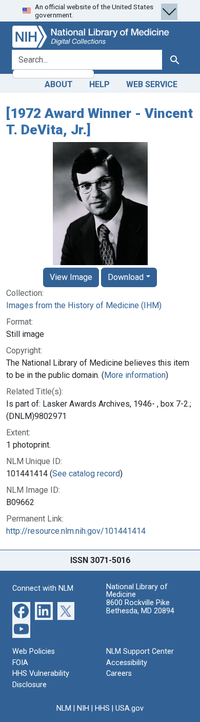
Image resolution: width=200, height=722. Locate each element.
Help (99, 84)
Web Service (151, 84)
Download (126, 277)
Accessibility (126, 662)
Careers (119, 673)
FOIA (20, 662)
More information (135, 375)
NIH (83, 708)
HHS (102, 708)
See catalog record (86, 473)
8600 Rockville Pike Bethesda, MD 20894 (140, 606)
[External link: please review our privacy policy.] (21, 610)
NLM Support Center (140, 651)
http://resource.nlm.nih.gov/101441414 (76, 531)
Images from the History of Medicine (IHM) (84, 305)
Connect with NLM (42, 588)
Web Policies (33, 651)
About (59, 84)
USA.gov (129, 708)
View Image (71, 277)
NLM (63, 708)
